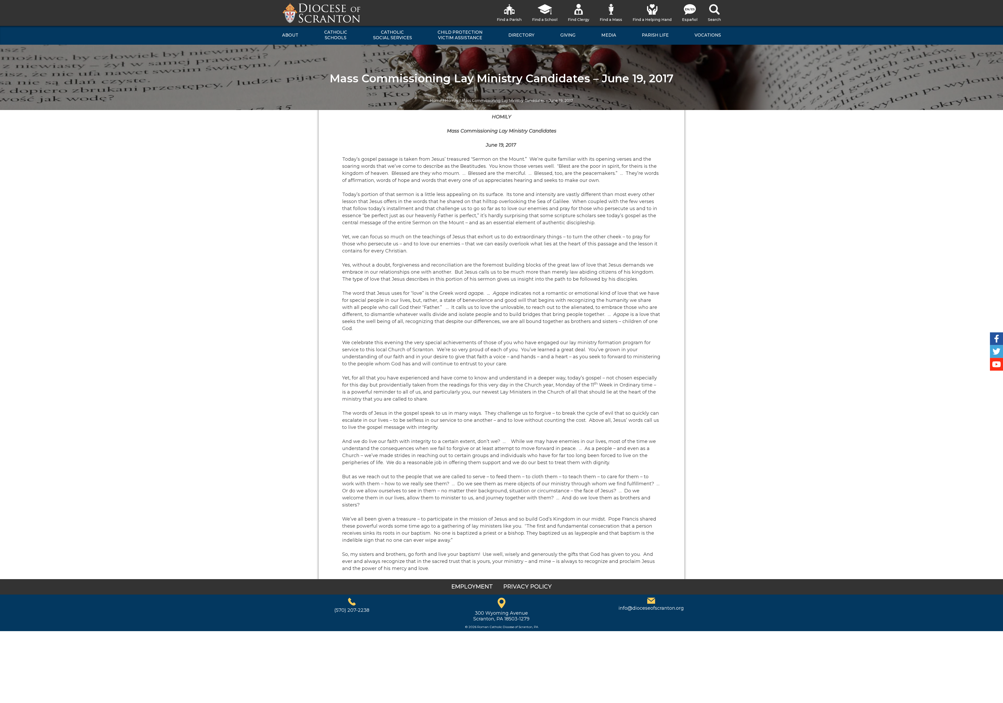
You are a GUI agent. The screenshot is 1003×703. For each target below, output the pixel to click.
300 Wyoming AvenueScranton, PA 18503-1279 (501, 616)
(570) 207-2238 (351, 610)
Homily (451, 100)
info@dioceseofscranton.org (651, 608)
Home (436, 100)
